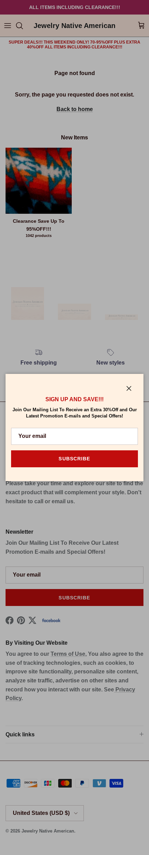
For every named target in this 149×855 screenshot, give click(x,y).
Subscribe (74, 458)
